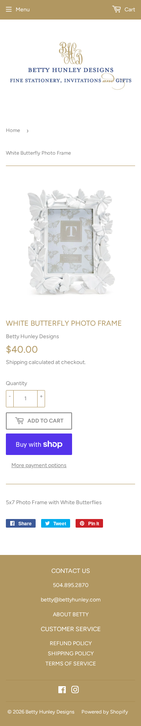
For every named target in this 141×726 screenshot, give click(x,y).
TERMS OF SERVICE (70, 663)
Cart (129, 9)
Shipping (16, 362)
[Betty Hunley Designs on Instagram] (75, 691)
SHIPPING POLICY (71, 653)
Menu (23, 9)
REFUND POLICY (71, 643)
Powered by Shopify (104, 712)
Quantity (16, 383)
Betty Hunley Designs (49, 712)
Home (13, 130)
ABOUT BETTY (71, 614)
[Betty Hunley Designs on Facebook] (62, 691)
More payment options (39, 465)
